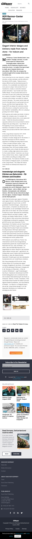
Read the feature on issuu (20, 324)
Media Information (6, 468)
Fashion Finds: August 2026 (7, 398)
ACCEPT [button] (17, 536)
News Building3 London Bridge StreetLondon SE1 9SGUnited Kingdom (7, 499)
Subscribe (16, 454)
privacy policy (19, 533)
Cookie (18, 529)
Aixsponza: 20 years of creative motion (8, 416)
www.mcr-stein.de (7, 324)
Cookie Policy (17, 379)
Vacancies (4, 485)
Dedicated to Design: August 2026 (22, 399)
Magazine (19, 10)
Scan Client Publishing (7, 482)
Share (4, 330)
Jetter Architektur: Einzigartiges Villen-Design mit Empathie (23, 417)
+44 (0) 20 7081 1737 (8, 506)
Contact (3, 471)
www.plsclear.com (9, 344)
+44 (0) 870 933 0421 (8, 509)
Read (6, 454)
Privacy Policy (20, 377)
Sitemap (24, 529)
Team (2, 479)
